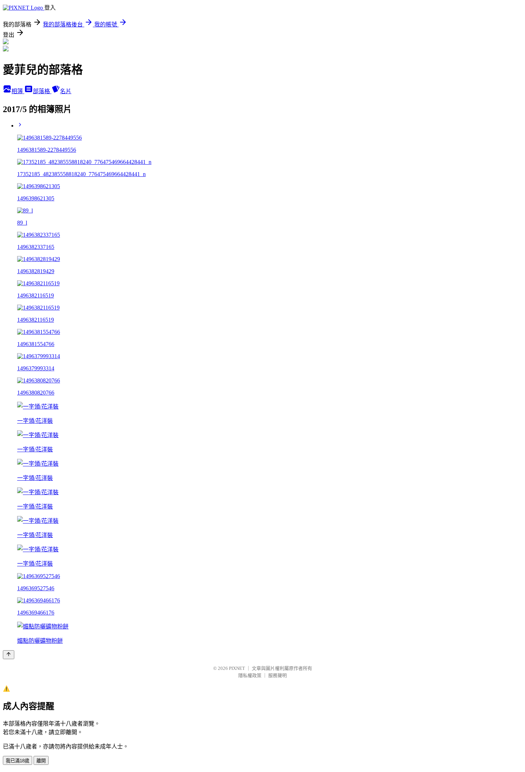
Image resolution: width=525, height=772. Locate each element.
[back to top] (8, 654)
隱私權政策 (249, 675)
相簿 (17, 91)
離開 (41, 760)
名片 (65, 91)
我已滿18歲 (17, 760)
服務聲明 (277, 675)
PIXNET (237, 668)
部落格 (42, 91)
